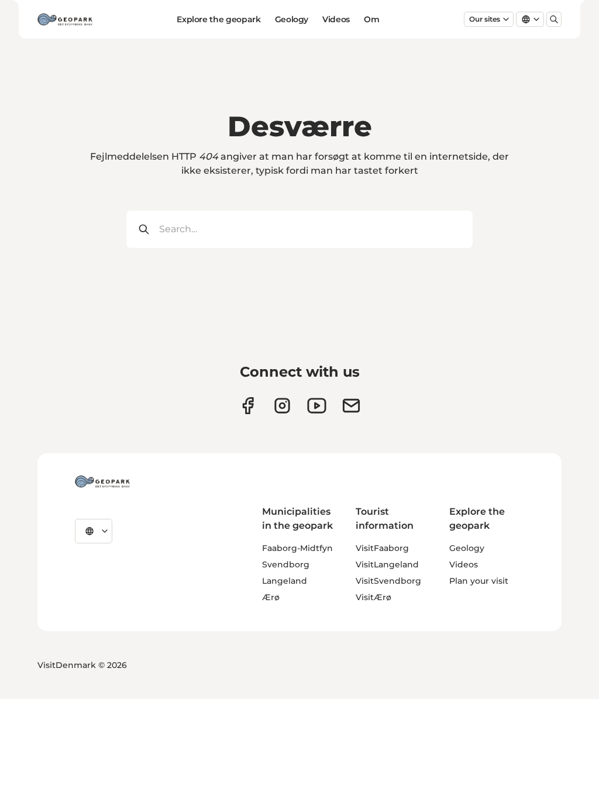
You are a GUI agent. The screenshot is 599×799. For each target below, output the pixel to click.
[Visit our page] (282, 405)
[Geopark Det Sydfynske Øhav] (102, 481)
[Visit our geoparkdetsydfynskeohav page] (247, 405)
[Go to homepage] (64, 19)
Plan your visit (478, 581)
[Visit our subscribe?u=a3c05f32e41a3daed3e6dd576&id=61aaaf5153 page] (351, 405)
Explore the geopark (218, 19)
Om (371, 19)
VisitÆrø (373, 597)
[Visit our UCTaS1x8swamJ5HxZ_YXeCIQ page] (317, 405)
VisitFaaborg (382, 548)
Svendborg (285, 564)
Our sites (484, 19)
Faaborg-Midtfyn (297, 548)
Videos (336, 19)
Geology (292, 19)
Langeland (284, 581)
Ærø (271, 597)
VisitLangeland (387, 564)
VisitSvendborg (388, 581)
